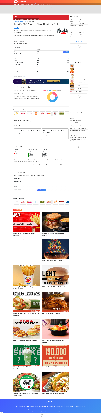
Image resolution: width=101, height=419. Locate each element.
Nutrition (17, 19)
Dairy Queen (81, 23)
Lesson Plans (49, 4)
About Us (63, 406)
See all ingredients (41, 189)
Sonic (71, 34)
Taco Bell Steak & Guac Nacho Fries (77, 142)
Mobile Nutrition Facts (80, 406)
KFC (71, 27)
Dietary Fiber (17, 64)
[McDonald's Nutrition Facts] (16, 113)
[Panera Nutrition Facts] (61, 113)
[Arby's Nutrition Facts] (42, 113)
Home (17, 406)
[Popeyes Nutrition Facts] (68, 113)
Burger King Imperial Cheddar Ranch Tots (78, 132)
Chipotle (80, 21)
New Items (33, 4)
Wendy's (71, 39)
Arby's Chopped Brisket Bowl (75, 120)
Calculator (22, 19)
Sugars (16, 66)
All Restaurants (79, 41)
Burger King (81, 19)
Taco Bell (80, 36)
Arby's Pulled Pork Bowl (74, 122)
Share (17, 27)
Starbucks (81, 34)
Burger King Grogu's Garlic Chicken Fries (77, 130)
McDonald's (81, 27)
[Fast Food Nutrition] (20, 1)
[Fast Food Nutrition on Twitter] (51, 402)
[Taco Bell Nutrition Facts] (16, 202)
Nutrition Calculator (25, 4)
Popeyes (71, 32)
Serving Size (16, 49)
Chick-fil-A (72, 21)
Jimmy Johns (81, 25)
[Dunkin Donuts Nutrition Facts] (48, 113)
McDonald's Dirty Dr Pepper (75, 114)
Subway (71, 36)
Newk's (25, 76)
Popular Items (29, 19)
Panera (80, 30)
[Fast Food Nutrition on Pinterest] (49, 402)
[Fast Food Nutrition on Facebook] (46, 402)
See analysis (65, 51)
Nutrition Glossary (43, 406)
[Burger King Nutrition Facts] (36, 113)
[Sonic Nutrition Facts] (36, 202)
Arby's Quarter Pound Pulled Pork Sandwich (78, 128)
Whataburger (81, 39)
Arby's (71, 19)
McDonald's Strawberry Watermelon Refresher (77, 117)
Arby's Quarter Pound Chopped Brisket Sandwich (77, 125)
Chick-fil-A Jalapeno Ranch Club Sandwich (78, 137)
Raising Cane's (81, 32)
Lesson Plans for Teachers (54, 406)
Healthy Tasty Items (70, 406)
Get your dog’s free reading (53, 81)
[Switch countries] (54, 4)
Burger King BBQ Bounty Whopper (76, 135)
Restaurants (16, 4)
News (44, 4)
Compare (66, 43)
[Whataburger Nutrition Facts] (55, 202)
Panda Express (73, 30)
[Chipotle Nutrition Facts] (61, 202)
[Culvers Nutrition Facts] (68, 202)
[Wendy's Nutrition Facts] (23, 113)
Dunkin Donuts (73, 25)
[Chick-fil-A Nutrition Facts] (29, 113)
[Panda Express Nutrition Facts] (55, 113)
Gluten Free (39, 4)
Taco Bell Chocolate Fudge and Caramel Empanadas (77, 140)
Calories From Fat (18, 53)
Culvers (71, 23)
